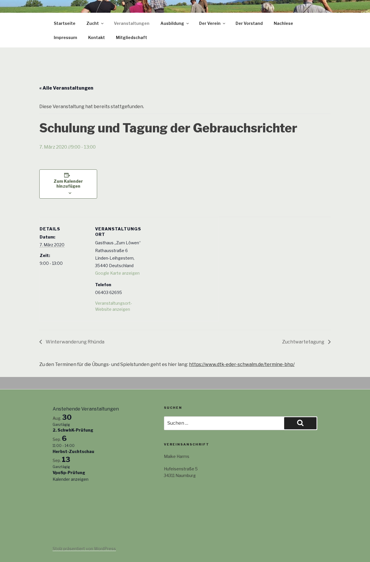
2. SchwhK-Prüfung (73, 430)
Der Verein (210, 23)
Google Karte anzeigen (117, 273)
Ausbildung (172, 23)
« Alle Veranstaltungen (66, 88)
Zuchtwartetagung (303, 342)
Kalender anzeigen (70, 479)
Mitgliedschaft (131, 37)
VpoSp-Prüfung (69, 472)
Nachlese (283, 23)
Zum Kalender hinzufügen (68, 183)
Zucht (92, 23)
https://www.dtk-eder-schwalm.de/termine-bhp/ (242, 364)
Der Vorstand (249, 23)
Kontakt (96, 37)
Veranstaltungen (131, 23)
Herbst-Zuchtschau (73, 451)
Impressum (65, 37)
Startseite (64, 23)
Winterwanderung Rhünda (74, 342)
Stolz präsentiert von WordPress (84, 548)
